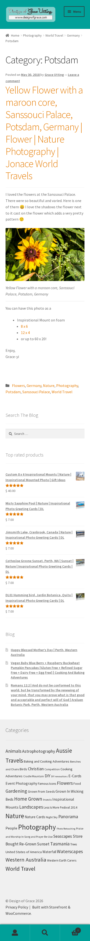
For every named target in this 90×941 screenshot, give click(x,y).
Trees (73, 844)
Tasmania (60, 844)
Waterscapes (70, 851)
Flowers (18, 385)
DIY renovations (59, 776)
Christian (36, 768)
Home (15, 35)
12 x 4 (25, 332)
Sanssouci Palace (36, 391)
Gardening (16, 791)
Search (45, 933)
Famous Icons (47, 783)
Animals (13, 751)
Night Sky (52, 817)
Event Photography (21, 783)
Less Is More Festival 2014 (60, 807)
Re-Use (48, 836)
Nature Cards (35, 817)
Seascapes (62, 836)
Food (77, 783)
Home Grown (28, 799)
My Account (15, 933)
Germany (73, 35)
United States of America (24, 852)
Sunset (43, 844)
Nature (48, 385)
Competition (52, 769)
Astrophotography (38, 751)
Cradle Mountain (33, 776)
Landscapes (31, 807)
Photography (32, 35)
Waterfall (49, 852)
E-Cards (74, 775)
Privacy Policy (17, 907)
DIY (47, 775)
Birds (23, 769)
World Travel (54, 35)
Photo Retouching (66, 828)
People (11, 828)
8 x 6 (24, 326)
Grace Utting (54, 74)
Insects (47, 799)
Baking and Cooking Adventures (46, 761)
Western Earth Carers (61, 860)
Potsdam (13, 391)
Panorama (68, 816)
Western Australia (26, 859)
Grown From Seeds (41, 791)
